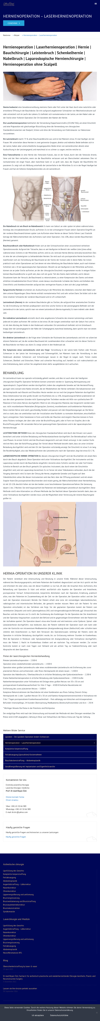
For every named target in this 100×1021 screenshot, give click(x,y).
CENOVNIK (12, 23)
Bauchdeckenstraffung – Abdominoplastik (22, 760)
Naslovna (6, 35)
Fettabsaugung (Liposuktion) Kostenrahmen (23, 754)
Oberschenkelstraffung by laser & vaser (20, 966)
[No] (96, 1012)
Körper (17, 35)
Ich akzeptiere (38, 1015)
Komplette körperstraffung (16, 748)
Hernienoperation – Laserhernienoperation (23, 743)
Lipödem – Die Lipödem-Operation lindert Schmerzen (27, 737)
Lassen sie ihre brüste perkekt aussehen (20, 988)
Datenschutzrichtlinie (59, 1015)
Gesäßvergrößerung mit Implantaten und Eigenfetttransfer (30, 766)
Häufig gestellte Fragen (16, 837)
